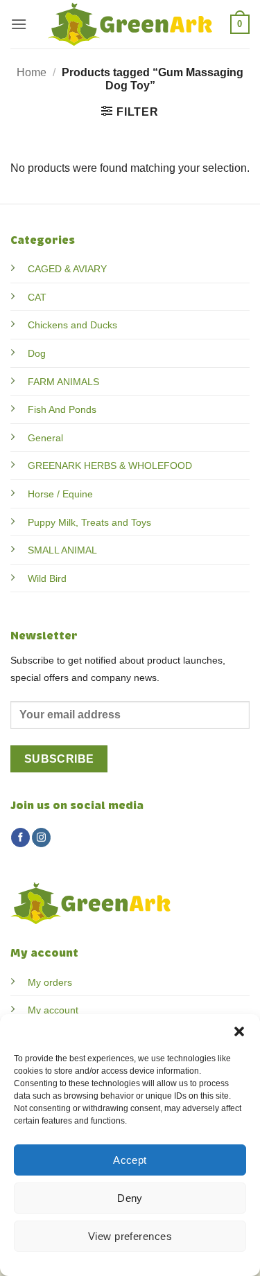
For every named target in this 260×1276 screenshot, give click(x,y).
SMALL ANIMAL (62, 550)
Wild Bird (47, 578)
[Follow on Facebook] (20, 837)
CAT (37, 297)
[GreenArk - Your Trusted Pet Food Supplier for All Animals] (130, 24)
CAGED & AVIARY (67, 268)
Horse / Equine (60, 493)
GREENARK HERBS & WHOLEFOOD (110, 465)
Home (31, 72)
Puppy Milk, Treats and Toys (89, 522)
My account (53, 1010)
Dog (37, 353)
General (45, 437)
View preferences (130, 1236)
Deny (130, 1198)
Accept (130, 1160)
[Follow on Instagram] (41, 837)
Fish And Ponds (62, 409)
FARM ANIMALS (63, 381)
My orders (50, 982)
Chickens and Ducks (72, 324)
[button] (239, 1031)
